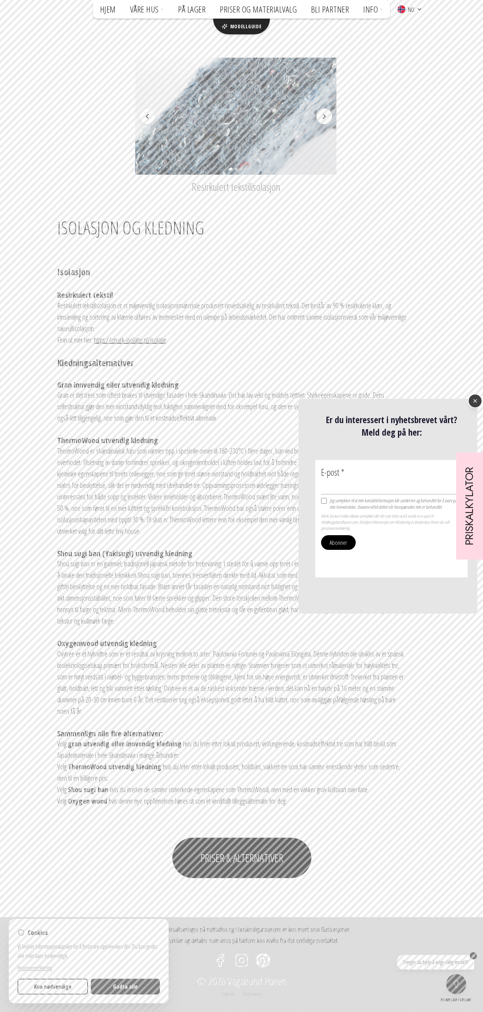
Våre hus (144, 9)
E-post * (332, 472)
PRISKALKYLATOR (469, 506)
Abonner (338, 542)
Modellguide (246, 26)
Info (370, 9)
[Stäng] (475, 400)
